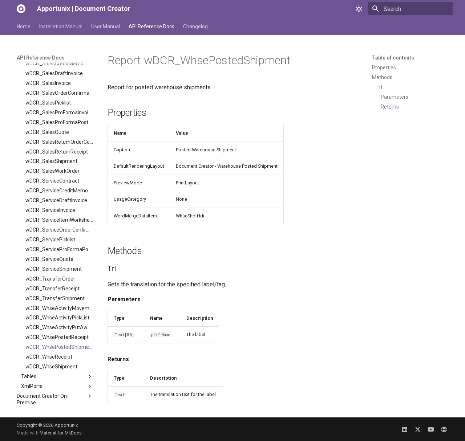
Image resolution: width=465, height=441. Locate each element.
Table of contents (393, 58)
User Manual (105, 26)
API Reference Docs (151, 26)
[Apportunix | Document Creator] (21, 8)
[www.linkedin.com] (405, 429)
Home (24, 26)
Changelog (195, 26)
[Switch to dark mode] (359, 8)
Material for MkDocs (61, 433)
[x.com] (418, 429)
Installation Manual (60, 26)
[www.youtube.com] (431, 429)
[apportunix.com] (444, 429)
